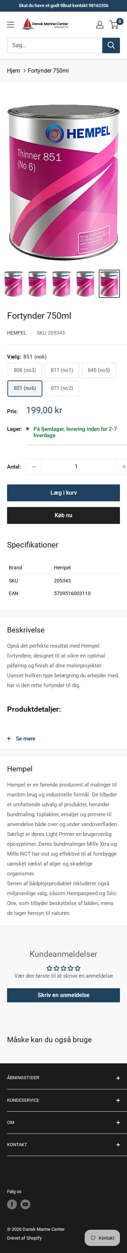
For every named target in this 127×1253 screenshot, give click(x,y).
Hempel (16, 333)
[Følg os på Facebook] (12, 1204)
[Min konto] (99, 25)
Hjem (13, 70)
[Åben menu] (10, 24)
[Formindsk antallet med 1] (33, 466)
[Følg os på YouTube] (25, 1204)
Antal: (14, 467)
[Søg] (111, 45)
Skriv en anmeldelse (64, 995)
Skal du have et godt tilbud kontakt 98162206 (63, 5)
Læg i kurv (63, 492)
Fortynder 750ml (48, 70)
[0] (114, 24)
